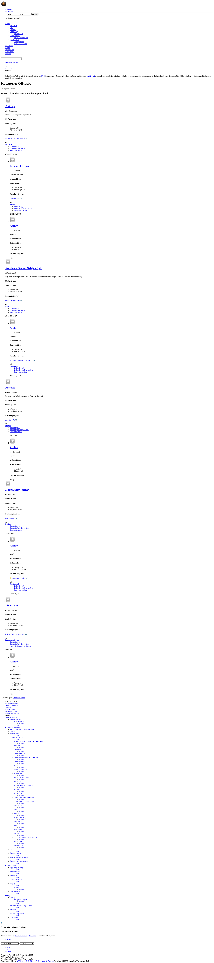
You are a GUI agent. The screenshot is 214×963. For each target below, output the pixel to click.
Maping (12, 884)
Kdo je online (10, 709)
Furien (16, 813)
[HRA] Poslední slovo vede (15, 634)
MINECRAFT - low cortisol (15, 139)
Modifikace (14, 875)
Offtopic (8, 896)
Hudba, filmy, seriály (17, 489)
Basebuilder (18, 773)
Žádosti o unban (15, 853)
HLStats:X (9, 46)
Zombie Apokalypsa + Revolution (26, 757)
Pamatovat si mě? (14, 18)
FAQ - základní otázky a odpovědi (22, 729)
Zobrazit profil (15, 146)
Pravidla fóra (9, 50)
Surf (15, 809)
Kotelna (8, 947)
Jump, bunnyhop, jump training (25, 797)
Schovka (17, 833)
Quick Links (14, 40)
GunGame (18, 793)
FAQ (11, 28)
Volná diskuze (15, 892)
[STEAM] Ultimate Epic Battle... (21, 360)
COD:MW (18, 829)
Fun (15, 825)
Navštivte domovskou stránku (20, 646)
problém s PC (10, 420)
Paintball (17, 789)
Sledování (8, 707)
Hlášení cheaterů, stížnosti (19, 857)
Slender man (18, 845)
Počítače (10, 387)
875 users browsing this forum (25, 936)
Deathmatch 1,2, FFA (22, 777)
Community (14, 32)
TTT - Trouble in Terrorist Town (25, 837)
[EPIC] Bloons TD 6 (12, 300)
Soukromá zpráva (16, 150)
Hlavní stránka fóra (12, 713)
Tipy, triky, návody (16, 867)
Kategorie (8, 68)
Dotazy (12, 849)
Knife (16, 765)
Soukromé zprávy (11, 705)
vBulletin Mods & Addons (44, 961)
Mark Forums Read (21, 38)
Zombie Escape (19, 753)
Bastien (8, 940)
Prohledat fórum (11, 711)
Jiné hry (10, 106)
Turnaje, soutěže (11, 717)
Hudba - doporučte (18, 578)
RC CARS (18, 841)
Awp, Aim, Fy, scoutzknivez (24, 801)
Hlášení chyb (14, 733)
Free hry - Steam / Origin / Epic (23, 268)
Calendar (13, 30)
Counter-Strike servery (13, 727)
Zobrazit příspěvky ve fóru (19, 148)
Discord (12, 731)
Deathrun (17, 781)
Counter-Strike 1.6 (16, 737)
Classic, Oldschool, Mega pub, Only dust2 (29, 741)
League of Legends (20, 166)
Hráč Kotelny (19, 721)
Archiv (14, 225)
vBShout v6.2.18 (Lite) (25, 961)
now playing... (10, 518)
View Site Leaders (20, 44)
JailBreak (17, 749)
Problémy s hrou (15, 871)
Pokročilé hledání (11, 62)
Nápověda (9, 11)
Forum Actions (15, 36)
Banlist (7, 48)
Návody (17, 888)
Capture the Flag (20, 817)
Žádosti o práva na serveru (19, 861)
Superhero (18, 821)
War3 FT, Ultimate (20, 769)
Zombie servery (19, 761)
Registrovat (9, 9)
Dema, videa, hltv (16, 879)
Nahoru (22, 698)
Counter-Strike (10, 865)
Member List (18, 34)
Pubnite (17, 745)
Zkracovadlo (9, 52)
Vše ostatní (11, 605)
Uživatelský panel (11, 703)
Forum (7, 24)
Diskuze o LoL (15, 198)
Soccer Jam (18, 805)
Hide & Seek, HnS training (23, 785)
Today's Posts (19, 42)
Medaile (8, 54)
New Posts (13, 26)
